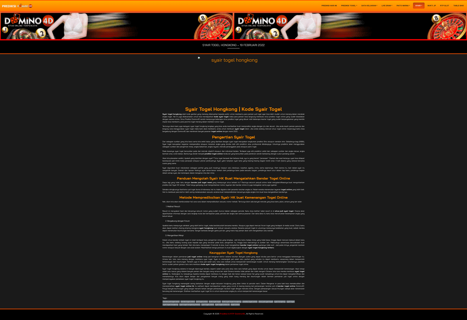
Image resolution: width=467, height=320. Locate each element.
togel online (235, 304)
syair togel (290, 301)
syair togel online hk (222, 304)
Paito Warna (403, 6)
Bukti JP (432, 6)
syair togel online (208, 304)
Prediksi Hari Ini (329, 6)
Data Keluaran (368, 6)
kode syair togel (215, 301)
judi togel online (202, 301)
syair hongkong (279, 301)
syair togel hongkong (170, 304)
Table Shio (458, 6)
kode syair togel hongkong (231, 301)
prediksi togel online (250, 301)
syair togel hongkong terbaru (190, 304)
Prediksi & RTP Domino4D (232, 313)
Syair (418, 6)
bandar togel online (188, 301)
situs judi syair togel (266, 301)
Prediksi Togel (348, 6)
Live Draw (386, 6)
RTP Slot (444, 6)
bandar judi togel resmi (171, 301)
